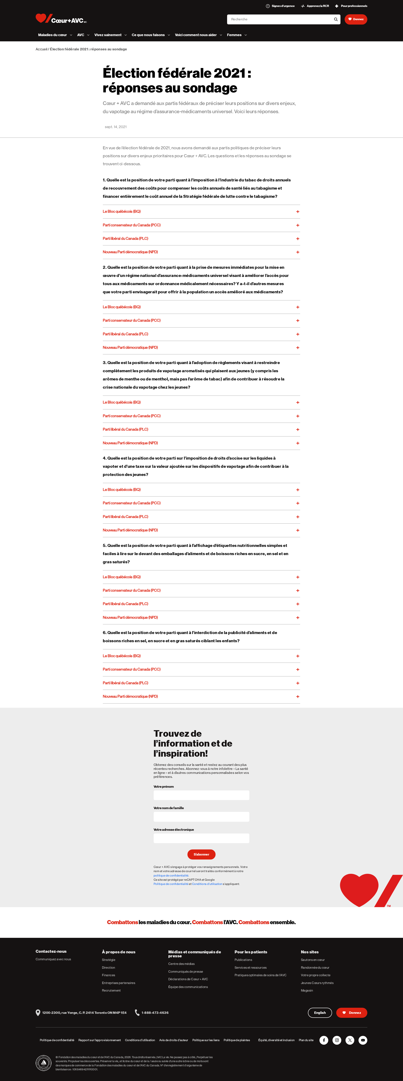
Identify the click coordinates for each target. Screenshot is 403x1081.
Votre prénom (164, 787)
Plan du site (306, 1040)
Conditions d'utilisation (207, 884)
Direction (108, 967)
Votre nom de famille (169, 808)
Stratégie (108, 960)
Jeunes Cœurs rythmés (317, 983)
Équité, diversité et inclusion (276, 1040)
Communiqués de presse (185, 971)
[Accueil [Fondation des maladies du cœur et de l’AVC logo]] (65, 18)
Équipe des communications (188, 987)
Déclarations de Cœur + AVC (188, 979)
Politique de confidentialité (171, 884)
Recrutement (111, 990)
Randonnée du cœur (315, 967)
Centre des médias (181, 964)
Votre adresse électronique (174, 830)
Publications (243, 960)
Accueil (41, 49)
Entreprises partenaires (118, 983)
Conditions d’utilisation (140, 1040)
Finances (108, 975)
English (320, 1013)
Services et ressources (251, 967)
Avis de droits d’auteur (173, 1040)
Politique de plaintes (237, 1040)
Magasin (307, 990)
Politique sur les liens (206, 1040)
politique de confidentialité (171, 875)
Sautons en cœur (313, 960)
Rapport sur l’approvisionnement (100, 1040)
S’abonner (201, 854)
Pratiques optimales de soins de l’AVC (261, 975)
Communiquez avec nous (53, 959)
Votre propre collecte (315, 975)
